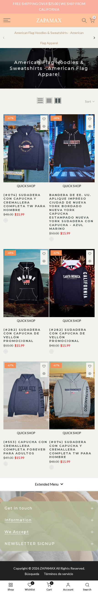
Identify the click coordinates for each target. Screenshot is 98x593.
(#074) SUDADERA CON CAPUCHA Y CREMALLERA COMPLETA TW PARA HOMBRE (24, 202)
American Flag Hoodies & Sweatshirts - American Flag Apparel (49, 38)
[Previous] (4, 37)
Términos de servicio (58, 574)
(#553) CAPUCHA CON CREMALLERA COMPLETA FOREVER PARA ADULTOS (25, 447)
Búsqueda (32, 574)
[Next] (94, 37)
